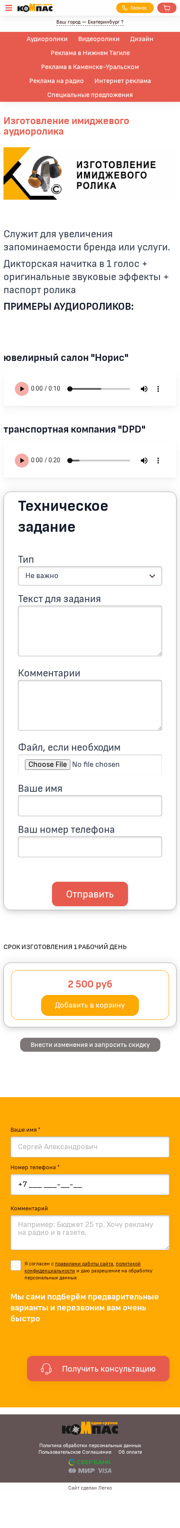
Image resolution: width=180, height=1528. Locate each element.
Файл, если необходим (69, 747)
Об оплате (130, 1452)
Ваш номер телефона (66, 830)
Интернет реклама (122, 80)
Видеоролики (99, 38)
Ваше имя (40, 788)
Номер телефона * (35, 1167)
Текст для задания (59, 599)
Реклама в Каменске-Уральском (90, 66)
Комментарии (49, 673)
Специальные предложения (90, 94)
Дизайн (141, 38)
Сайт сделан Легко (90, 1487)
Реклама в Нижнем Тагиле (90, 52)
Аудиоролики (47, 38)
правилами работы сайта (84, 1263)
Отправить (90, 894)
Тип (26, 559)
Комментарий (29, 1209)
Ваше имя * (25, 1130)
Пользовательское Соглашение (74, 1452)
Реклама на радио (56, 80)
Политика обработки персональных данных (90, 1445)
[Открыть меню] (8, 7)
